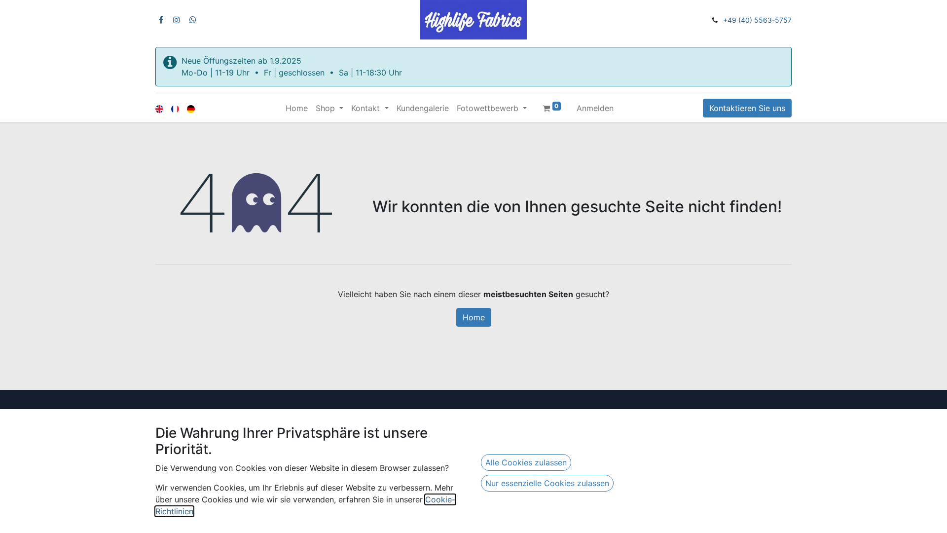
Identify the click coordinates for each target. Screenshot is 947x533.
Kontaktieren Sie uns (747, 108)
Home (474, 317)
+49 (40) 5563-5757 (757, 20)
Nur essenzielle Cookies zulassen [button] (547, 483)
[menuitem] (297, 108)
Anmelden (595, 108)
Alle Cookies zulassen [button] (526, 462)
